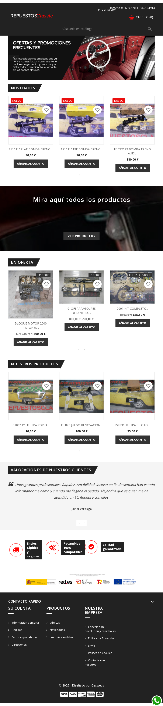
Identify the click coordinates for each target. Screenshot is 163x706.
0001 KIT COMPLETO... (132, 309)
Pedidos (16, 630)
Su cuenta (19, 608)
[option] (81, 58)
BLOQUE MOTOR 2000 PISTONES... (31, 325)
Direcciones (19, 644)
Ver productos (81, 236)
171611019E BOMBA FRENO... (82, 149)
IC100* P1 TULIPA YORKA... (30, 425)
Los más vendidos (61, 637)
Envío (91, 646)
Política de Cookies (99, 653)
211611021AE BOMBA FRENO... (30, 149)
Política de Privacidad (101, 638)
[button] (19, 58)
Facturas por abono (24, 637)
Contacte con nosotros (95, 662)
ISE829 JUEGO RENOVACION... (81, 425)
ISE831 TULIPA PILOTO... (132, 425)
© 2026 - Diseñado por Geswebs (81, 685)
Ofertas (54, 622)
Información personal (25, 622)
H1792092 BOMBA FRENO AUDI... (132, 151)
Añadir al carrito (30, 163)
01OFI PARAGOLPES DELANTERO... (81, 311)
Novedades (57, 630)
